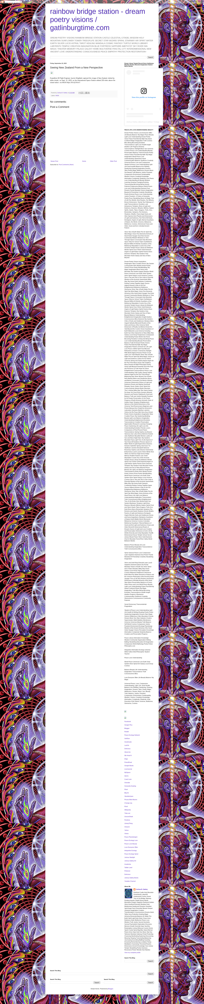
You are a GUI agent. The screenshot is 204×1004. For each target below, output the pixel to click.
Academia (127, 864)
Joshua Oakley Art (130, 861)
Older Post (113, 161)
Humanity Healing (130, 786)
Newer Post (54, 161)
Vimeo (126, 833)
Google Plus (128, 725)
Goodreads (128, 742)
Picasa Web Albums (130, 799)
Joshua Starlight (129, 857)
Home (84, 161)
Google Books (129, 765)
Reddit (126, 732)
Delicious (127, 748)
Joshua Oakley (132, 122)
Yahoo (126, 830)
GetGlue (127, 738)
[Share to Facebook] (86, 93)
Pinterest (127, 871)
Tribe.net (127, 813)
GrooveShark (128, 816)
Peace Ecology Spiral (131, 854)
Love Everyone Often (131, 847)
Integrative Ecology (130, 850)
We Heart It (128, 755)
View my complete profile (132, 952)
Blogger (127, 728)
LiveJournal (128, 769)
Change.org (128, 803)
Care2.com (128, 779)
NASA (57, 95)
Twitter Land (128, 867)
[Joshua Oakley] (125, 718)
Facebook (127, 721)
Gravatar (127, 782)
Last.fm (126, 745)
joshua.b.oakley (146, 122)
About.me (127, 752)
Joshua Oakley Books (131, 878)
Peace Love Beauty (130, 844)
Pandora (127, 820)
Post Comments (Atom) (66, 164)
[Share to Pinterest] (88, 93)
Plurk (126, 789)
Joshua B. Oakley (142, 889)
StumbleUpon (128, 796)
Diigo (126, 759)
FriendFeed (128, 762)
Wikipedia (127, 810)
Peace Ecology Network (132, 735)
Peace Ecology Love (131, 840)
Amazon (127, 827)
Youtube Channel (130, 881)
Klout (126, 806)
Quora (126, 776)
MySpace (127, 772)
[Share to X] (84, 93)
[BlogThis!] (82, 93)
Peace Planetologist (130, 837)
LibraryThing (128, 823)
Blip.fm (126, 793)
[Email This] (80, 93)
